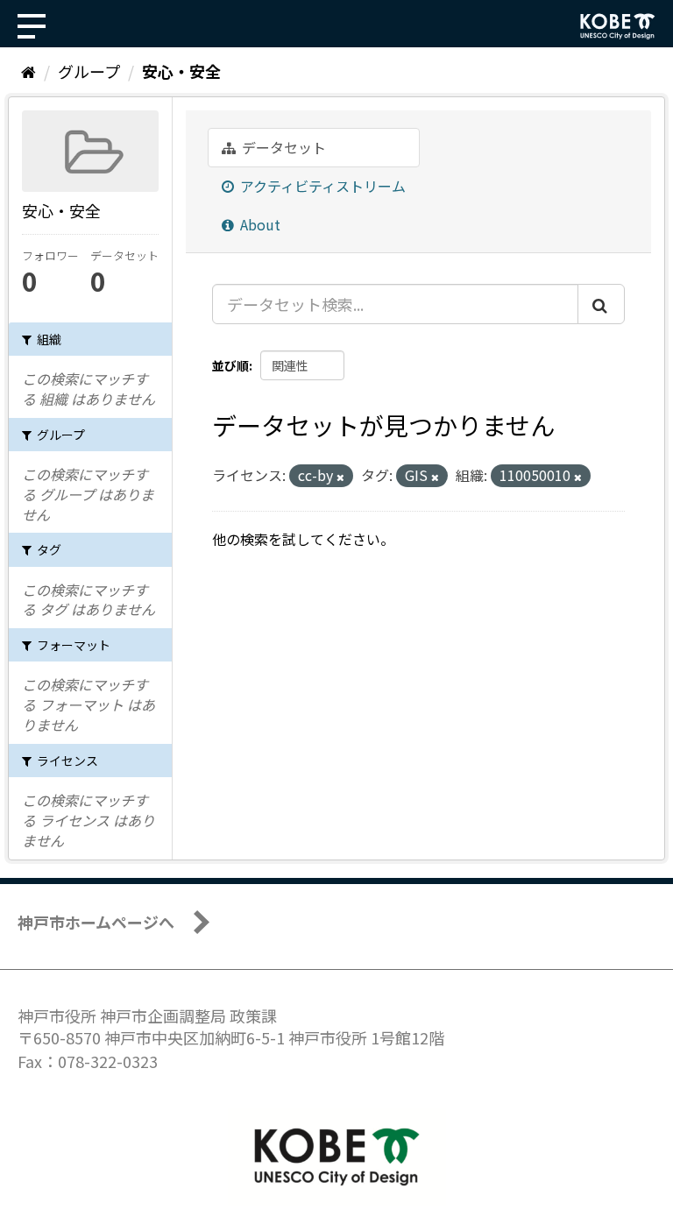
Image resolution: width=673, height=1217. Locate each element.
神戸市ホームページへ (96, 921)
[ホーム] (28, 71)
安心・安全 (181, 71)
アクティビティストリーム (321, 185)
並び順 (230, 365)
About (258, 224)
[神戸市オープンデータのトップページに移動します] (617, 26)
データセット (282, 147)
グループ (89, 71)
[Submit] (601, 304)
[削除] (340, 477)
